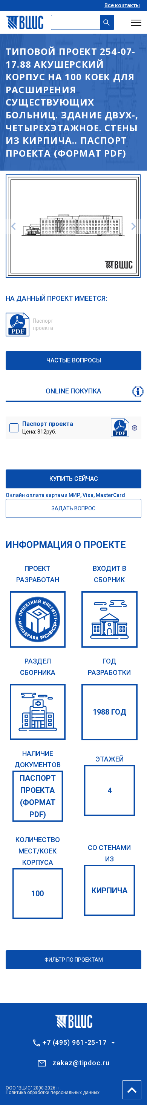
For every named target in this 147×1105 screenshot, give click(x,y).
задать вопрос (73, 508)
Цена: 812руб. (47, 427)
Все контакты (122, 5)
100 (37, 893)
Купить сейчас (73, 478)
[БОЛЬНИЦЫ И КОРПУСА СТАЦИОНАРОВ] (38, 712)
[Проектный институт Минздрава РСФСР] (38, 619)
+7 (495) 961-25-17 (75, 1042)
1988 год (109, 711)
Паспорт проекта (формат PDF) (38, 796)
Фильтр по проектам (73, 960)
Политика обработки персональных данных (53, 1092)
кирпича (109, 890)
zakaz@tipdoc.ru (81, 1063)
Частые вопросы (73, 360)
